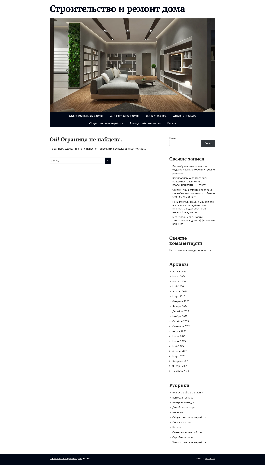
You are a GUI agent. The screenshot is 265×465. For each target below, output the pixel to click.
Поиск (173, 138)
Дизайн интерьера (184, 115)
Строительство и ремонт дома (117, 8)
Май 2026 (178, 286)
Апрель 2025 (179, 351)
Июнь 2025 (179, 341)
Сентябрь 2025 (181, 326)
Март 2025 (178, 356)
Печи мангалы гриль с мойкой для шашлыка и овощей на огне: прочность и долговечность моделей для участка (193, 207)
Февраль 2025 (180, 361)
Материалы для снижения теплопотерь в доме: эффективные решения (193, 220)
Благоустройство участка (145, 123)
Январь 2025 (180, 366)
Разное (171, 123)
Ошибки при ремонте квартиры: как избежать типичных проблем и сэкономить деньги (193, 193)
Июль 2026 (179, 276)
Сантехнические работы (124, 115)
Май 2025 (178, 346)
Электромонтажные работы (86, 115)
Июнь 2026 (179, 281)
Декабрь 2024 (180, 371)
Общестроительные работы (106, 123)
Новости (177, 412)
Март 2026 (178, 296)
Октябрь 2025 (180, 321)
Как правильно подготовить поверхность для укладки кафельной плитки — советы (189, 181)
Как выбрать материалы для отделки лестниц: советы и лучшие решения (193, 169)
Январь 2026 (180, 306)
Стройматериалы (183, 437)
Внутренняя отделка (184, 402)
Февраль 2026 (180, 301)
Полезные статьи (182, 422)
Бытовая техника (156, 115)
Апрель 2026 (179, 291)
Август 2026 (179, 271)
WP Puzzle (210, 458)
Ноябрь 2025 (180, 316)
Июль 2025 (179, 336)
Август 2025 (179, 331)
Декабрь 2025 (180, 311)
